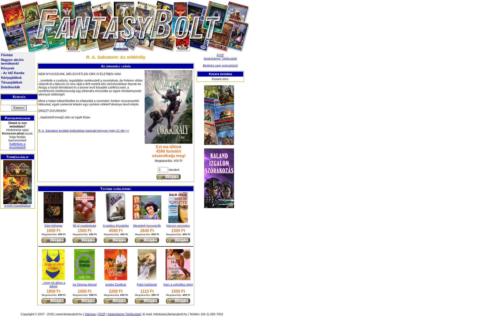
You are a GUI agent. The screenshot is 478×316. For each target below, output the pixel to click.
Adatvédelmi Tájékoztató (220, 58)
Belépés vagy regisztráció (220, 65)
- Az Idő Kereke (12, 73)
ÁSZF (220, 55)
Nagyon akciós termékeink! (12, 61)
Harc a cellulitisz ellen (178, 284)
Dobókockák (10, 87)
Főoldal (7, 55)
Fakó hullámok (147, 284)
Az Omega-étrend (85, 284)
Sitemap (90, 314)
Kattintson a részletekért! (17, 145)
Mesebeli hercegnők (147, 225)
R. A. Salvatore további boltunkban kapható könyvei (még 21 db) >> (83, 131)
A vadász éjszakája (116, 225)
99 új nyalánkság (84, 225)
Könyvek (7, 68)
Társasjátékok (11, 82)
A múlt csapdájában (17, 206)
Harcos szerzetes (178, 225)
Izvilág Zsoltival (115, 284)
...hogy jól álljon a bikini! (53, 284)
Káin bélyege (53, 225)
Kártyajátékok (11, 78)
